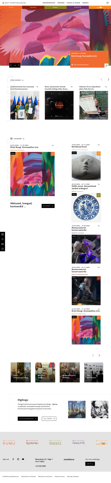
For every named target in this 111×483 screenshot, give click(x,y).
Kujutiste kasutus (60, 476)
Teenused (61, 3)
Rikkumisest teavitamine (45, 476)
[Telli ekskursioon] (94, 373)
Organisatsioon (49, 3)
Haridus (85, 3)
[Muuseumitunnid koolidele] (70, 373)
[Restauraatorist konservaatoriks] (86, 249)
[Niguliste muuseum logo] (78, 7)
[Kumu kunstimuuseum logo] (11, 7)
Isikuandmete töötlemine (28, 476)
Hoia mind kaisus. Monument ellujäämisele (84, 57)
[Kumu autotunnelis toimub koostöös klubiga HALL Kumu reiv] (59, 107)
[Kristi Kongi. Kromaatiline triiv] (32, 174)
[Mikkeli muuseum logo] (55, 7)
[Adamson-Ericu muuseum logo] (100, 7)
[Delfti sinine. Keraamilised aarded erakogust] (86, 207)
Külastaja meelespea (73, 476)
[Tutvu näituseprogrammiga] (21, 373)
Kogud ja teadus (73, 3)
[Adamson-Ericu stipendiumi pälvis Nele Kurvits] (93, 107)
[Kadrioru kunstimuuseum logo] (33, 7)
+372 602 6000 (40, 466)
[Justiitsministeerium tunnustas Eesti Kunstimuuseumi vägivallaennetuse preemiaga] (24, 107)
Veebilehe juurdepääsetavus (11, 476)
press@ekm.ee (69, 459)
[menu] (108, 3)
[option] (89, 59)
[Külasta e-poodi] (45, 373)
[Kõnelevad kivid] (86, 165)
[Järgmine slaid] (19, 65)
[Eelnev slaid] (11, 65)
